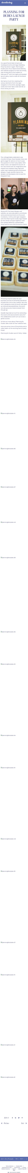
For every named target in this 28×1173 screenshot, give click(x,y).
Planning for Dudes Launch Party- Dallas (13, 333)
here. (25, 323)
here (8, 176)
